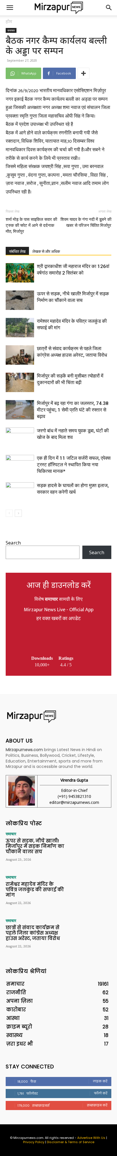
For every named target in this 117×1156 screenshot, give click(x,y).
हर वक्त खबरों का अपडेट (58, 618)
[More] (83, 73)
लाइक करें (100, 1081)
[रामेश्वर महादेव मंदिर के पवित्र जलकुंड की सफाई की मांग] (20, 328)
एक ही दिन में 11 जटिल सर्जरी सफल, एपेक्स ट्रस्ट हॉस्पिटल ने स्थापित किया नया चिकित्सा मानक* (73, 464)
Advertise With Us (91, 1137)
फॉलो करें (100, 1093)
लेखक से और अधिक (46, 251)
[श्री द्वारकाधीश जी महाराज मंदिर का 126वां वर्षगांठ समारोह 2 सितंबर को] (20, 273)
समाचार (11, 30)
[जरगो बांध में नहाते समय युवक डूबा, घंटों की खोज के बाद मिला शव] (20, 437)
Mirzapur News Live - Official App (58, 610)
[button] (10, 7)
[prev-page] (9, 513)
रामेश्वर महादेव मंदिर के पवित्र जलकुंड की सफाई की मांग (35, 889)
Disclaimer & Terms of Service (70, 1142)
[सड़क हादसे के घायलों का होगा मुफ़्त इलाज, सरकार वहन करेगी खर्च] (20, 492)
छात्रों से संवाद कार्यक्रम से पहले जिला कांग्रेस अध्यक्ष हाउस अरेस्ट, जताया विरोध (33, 933)
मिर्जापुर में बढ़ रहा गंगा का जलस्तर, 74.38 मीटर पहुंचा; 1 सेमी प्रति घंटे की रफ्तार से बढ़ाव (72, 409)
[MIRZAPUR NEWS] (58, 717)
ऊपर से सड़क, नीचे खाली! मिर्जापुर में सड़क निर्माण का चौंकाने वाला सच (35, 846)
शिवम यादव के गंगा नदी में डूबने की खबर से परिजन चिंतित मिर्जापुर (85, 222)
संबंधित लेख (17, 251)
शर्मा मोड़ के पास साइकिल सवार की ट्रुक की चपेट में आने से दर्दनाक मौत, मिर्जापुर (31, 225)
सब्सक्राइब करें (97, 1105)
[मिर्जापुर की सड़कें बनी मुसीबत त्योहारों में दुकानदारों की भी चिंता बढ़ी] (20, 382)
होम (9, 21)
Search (13, 542)
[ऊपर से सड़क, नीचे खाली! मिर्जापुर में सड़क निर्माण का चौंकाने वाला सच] (20, 300)
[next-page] (18, 513)
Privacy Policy (33, 1142)
